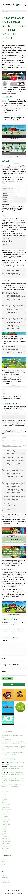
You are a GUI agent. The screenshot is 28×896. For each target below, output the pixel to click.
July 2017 (4, 826)
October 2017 (5, 821)
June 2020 (4, 797)
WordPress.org (6, 882)
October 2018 (5, 807)
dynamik (20, 629)
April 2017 (4, 834)
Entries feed (5, 877)
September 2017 (6, 824)
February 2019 (6, 804)
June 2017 (4, 829)
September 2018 (6, 809)
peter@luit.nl (18, 893)
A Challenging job (6, 739)
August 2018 (5, 812)
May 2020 (4, 800)
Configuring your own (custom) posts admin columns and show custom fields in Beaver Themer (13, 748)
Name (4, 658)
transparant (20, 631)
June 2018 (4, 814)
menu (7, 631)
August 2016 (5, 848)
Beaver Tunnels (13, 576)
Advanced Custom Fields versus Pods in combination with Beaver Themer (13, 768)
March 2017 (5, 836)
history (3, 859)
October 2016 (5, 843)
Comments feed (6, 880)
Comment (5, 640)
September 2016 (6, 846)
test (3, 866)
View (3, 66)
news (3, 861)
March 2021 (5, 795)
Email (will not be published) (10, 665)
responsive (13, 631)
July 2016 (4, 850)
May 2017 (4, 831)
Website (4, 671)
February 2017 (6, 838)
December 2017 (6, 819)
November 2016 (6, 841)
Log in (3, 875)
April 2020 (4, 802)
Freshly (22, 225)
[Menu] (26, 5)
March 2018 (5, 817)
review (9, 629)
